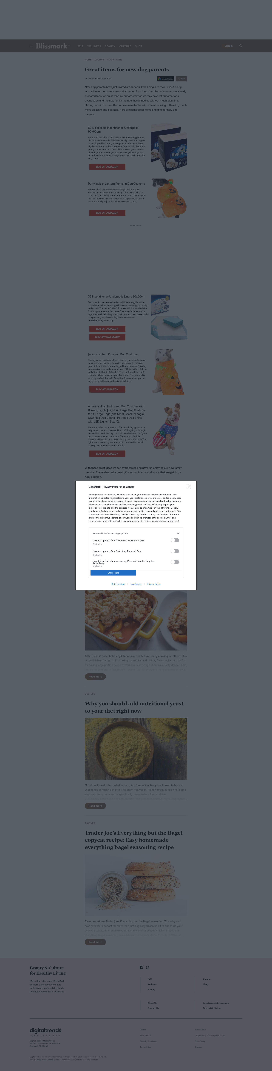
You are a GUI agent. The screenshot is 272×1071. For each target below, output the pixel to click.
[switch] (175, 540)
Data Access (136, 584)
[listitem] (136, 533)
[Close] (190, 487)
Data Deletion (118, 584)
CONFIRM (113, 573)
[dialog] (136, 535)
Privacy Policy (154, 584)
